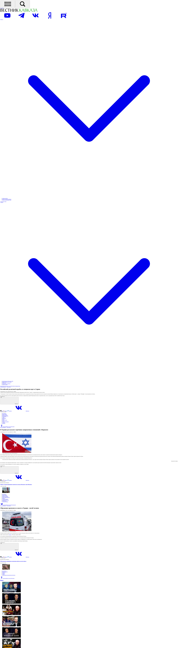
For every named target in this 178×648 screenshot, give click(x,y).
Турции (10, 534)
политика (3, 423)
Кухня (19, 386)
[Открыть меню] (7, 4)
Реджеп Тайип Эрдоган (6, 497)
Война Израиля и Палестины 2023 (7, 381)
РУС (1, 8)
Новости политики (5, 496)
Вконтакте (27, 480)
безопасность (4, 500)
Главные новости (5, 198)
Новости (6, 480)
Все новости (4, 413)
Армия (3, 417)
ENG (3, 8)
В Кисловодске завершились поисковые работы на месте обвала (13, 561)
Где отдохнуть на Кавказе (6, 383)
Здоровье (16, 386)
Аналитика (2, 201)
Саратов (3, 422)
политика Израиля (5, 501)
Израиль (3, 498)
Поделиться (16, 403)
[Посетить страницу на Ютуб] (7, 18)
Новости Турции (5, 495)
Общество (3, 572)
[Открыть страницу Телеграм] (21, 18)
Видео (14, 386)
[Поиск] (22, 4)
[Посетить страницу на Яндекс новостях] (50, 18)
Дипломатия (4, 416)
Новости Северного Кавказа (6, 199)
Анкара (3, 573)
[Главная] (18, 11)
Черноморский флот (5, 421)
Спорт (10, 386)
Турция (3, 574)
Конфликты (4, 418)
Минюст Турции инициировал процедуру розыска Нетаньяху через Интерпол (16, 484)
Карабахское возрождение (4, 386)
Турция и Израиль (5, 499)
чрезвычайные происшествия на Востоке (8, 575)
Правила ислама (4, 384)
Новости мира (4, 414)
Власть (3, 419)
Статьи (5, 201)
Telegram (10, 480)
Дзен (2, 480)
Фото (12, 386)
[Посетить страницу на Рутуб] (64, 18)
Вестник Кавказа (3, 427)
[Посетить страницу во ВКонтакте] (36, 18)
